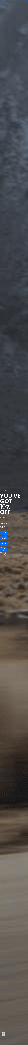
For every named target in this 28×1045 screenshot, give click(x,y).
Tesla (3, 533)
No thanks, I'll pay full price (4, 554)
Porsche (4, 549)
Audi (4, 538)
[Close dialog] (26, 1)
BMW (4, 543)
